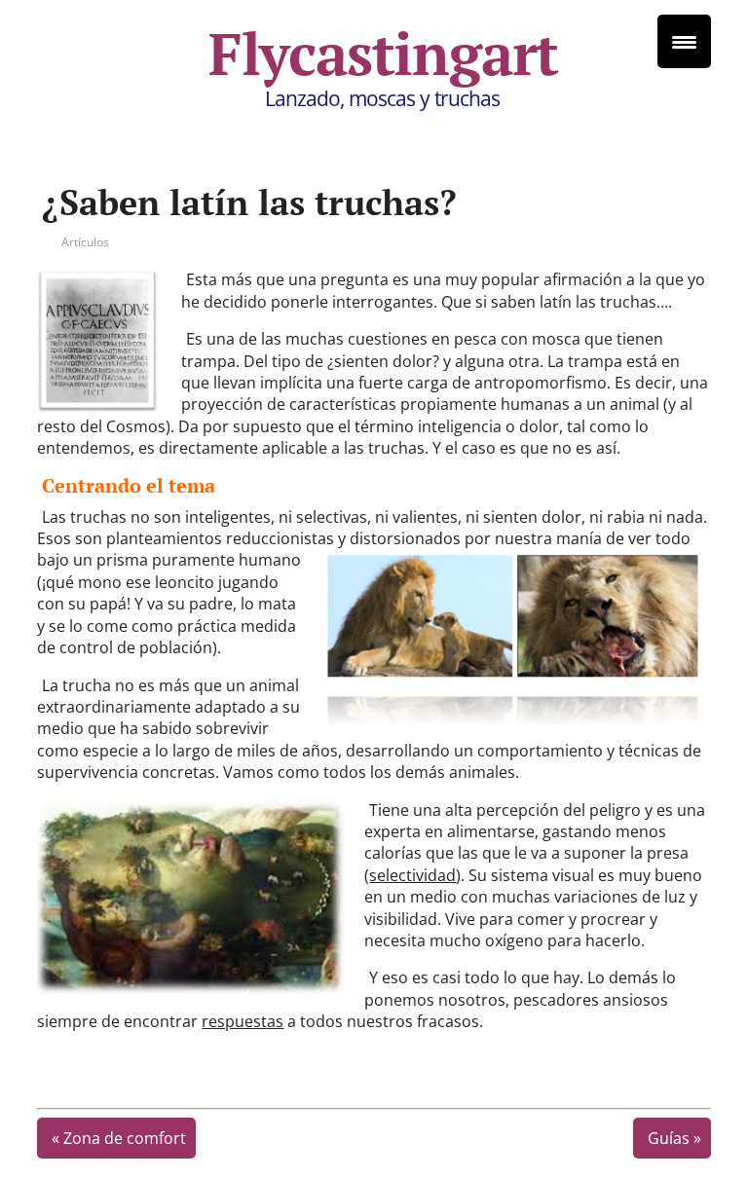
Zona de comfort (124, 1138)
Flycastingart (383, 53)
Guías (669, 1138)
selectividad (412, 875)
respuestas (242, 1021)
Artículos (85, 242)
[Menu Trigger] (684, 41)
